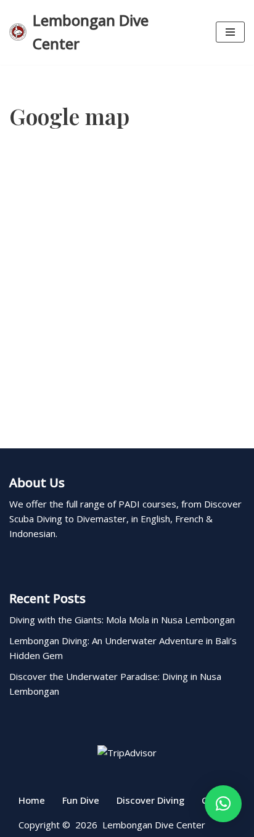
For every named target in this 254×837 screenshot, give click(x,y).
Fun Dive (80, 800)
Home (31, 800)
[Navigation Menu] (230, 32)
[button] (223, 803)
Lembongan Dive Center (153, 825)
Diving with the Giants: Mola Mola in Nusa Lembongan (122, 619)
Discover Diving (150, 800)
